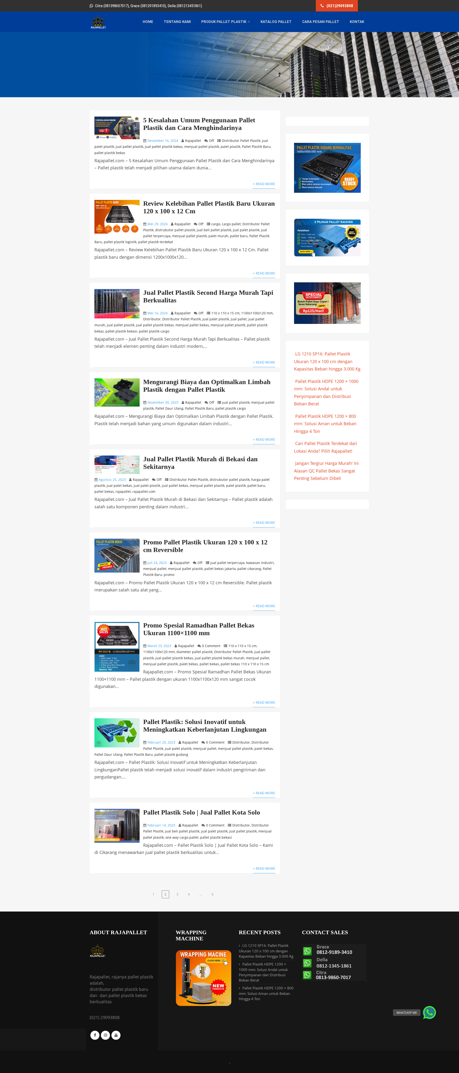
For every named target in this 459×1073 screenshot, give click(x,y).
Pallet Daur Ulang (169, 408)
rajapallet (123, 491)
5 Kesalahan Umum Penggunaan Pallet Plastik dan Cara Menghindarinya (199, 123)
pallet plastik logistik (120, 242)
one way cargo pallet (181, 837)
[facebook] (94, 1035)
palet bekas (189, 664)
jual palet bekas (119, 485)
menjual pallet (154, 568)
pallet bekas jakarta (220, 568)
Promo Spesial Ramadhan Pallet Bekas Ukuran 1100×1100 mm (198, 629)
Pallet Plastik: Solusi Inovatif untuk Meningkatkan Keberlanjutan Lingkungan (205, 725)
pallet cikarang (249, 568)
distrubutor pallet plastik (175, 230)
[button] (429, 1012)
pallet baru (239, 236)
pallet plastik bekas (109, 152)
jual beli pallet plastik (214, 230)
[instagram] (105, 1035)
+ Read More (264, 184)
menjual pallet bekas (192, 325)
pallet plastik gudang (171, 754)
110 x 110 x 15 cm (225, 313)
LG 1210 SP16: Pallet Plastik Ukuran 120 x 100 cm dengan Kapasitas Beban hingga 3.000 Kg (327, 361)
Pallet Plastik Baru (256, 146)
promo (169, 574)
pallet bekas (104, 491)
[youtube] (115, 1035)
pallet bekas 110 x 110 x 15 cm (245, 664)
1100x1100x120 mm (257, 313)
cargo (215, 224)
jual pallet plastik (129, 146)
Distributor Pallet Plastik (241, 140)
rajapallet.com (143, 491)
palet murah (218, 236)
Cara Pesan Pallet (320, 22)
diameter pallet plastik (194, 651)
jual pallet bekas (175, 485)
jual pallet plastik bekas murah (219, 658)
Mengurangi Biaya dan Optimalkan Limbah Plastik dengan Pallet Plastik (207, 385)
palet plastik (230, 146)
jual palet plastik (246, 230)
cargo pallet (231, 224)
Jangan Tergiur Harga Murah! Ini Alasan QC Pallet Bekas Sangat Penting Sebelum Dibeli (326, 470)
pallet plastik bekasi (121, 331)
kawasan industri (260, 562)
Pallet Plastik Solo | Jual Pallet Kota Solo (201, 812)
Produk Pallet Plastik (223, 22)
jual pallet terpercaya (227, 562)
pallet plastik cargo (154, 331)
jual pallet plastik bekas (164, 146)
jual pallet (239, 319)
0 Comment (211, 646)
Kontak (357, 22)
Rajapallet (193, 140)
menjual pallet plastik (201, 146)
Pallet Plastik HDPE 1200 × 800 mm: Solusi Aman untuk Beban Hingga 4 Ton (325, 423)
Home (148, 22)
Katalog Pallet (276, 22)
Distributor (152, 319)
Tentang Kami (177, 22)
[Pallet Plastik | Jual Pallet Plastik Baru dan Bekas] (98, 28)
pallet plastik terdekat (155, 242)
